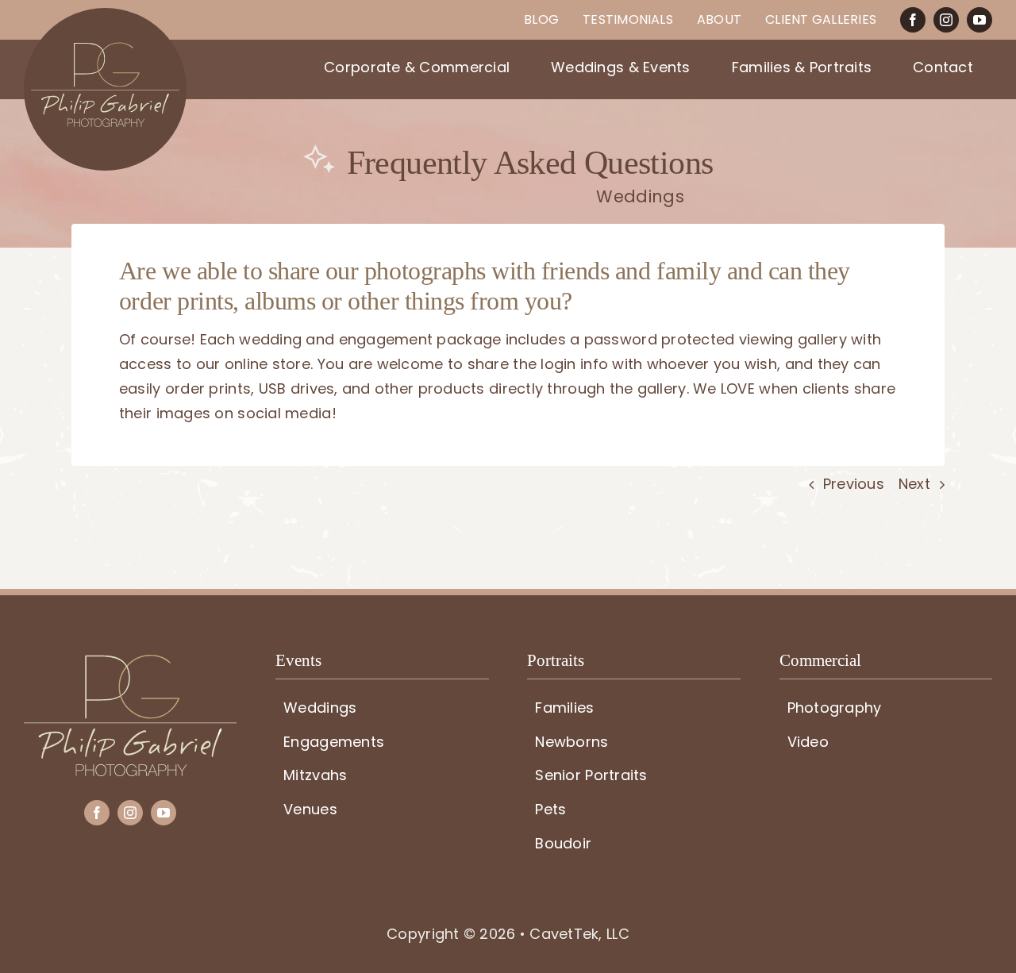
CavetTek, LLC (579, 934)
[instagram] (946, 20)
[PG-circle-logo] (105, 15)
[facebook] (913, 20)
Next (914, 484)
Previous (853, 484)
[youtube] (979, 20)
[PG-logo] (130, 661)
